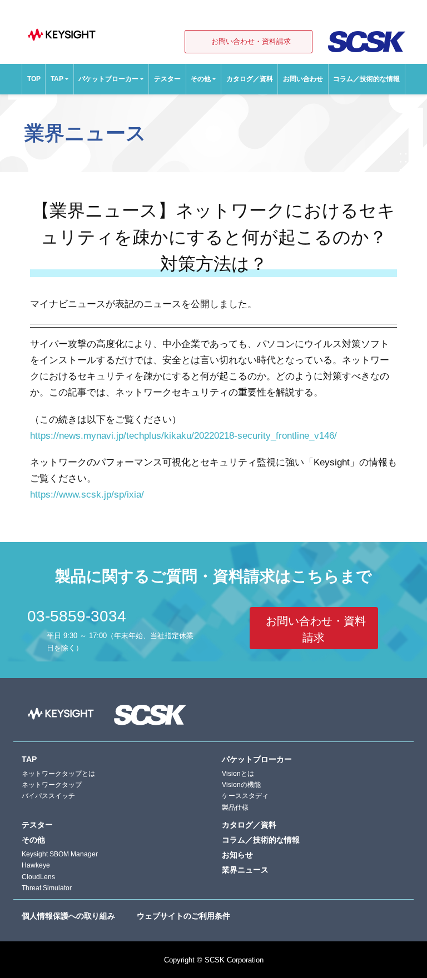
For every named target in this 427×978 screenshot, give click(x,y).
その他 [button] (201, 79)
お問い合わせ (303, 79)
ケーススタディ (245, 796)
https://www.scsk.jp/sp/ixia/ (87, 494)
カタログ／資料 (249, 79)
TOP (34, 79)
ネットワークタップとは (58, 774)
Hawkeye (36, 865)
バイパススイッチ (48, 796)
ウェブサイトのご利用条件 (183, 915)
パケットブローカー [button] (108, 79)
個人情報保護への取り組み (68, 915)
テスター (167, 79)
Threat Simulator (47, 888)
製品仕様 (235, 807)
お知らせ (237, 854)
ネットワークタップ (52, 785)
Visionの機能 (241, 785)
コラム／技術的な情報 (366, 79)
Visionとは (238, 774)
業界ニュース (245, 869)
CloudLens (38, 877)
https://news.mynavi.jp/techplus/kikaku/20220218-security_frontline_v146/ (183, 435)
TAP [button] (57, 79)
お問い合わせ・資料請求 (251, 41)
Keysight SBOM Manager (60, 854)
